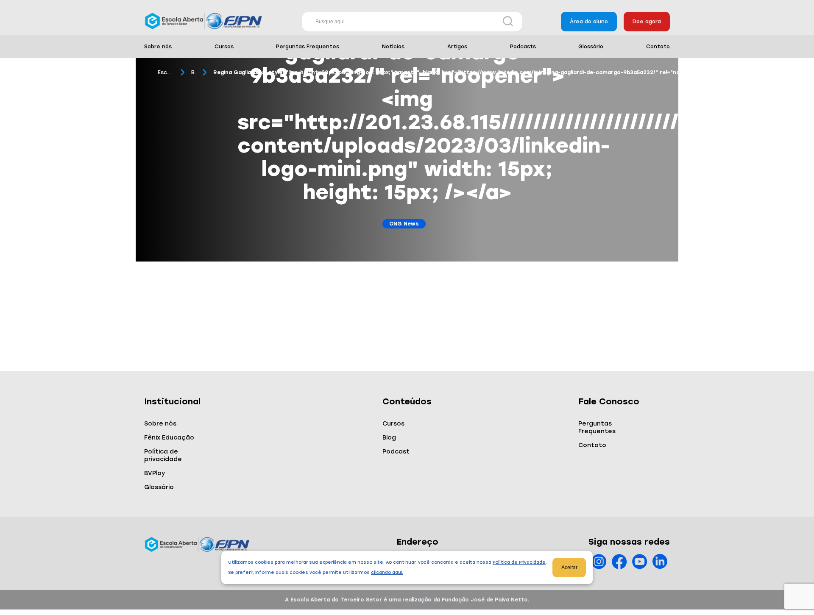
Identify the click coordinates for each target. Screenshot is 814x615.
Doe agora (647, 22)
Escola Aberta (166, 72)
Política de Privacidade (519, 562)
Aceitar (569, 567)
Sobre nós (158, 47)
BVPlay (154, 473)
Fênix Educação (169, 437)
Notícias (393, 47)
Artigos (457, 47)
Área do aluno (589, 22)
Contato (658, 47)
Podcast (396, 451)
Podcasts (523, 47)
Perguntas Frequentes (307, 47)
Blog (193, 72)
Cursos (224, 47)
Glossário (590, 47)
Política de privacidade (163, 455)
